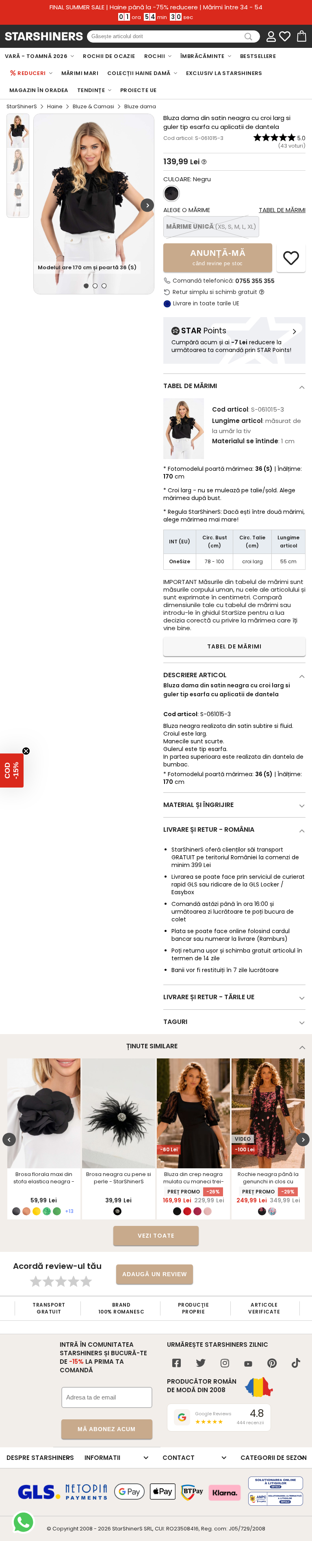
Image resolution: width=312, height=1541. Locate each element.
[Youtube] (248, 1364)
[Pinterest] (272, 1364)
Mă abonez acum (107, 1429)
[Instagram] (225, 1364)
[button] (12, 770)
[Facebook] (176, 1364)
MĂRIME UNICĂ (211, 226)
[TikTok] (296, 1364)
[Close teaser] (26, 751)
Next (147, 205)
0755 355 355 (255, 281)
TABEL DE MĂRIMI (234, 646)
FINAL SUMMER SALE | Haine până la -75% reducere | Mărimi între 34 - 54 (156, 7)
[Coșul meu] (301, 36)
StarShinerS (21, 106)
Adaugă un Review (154, 1274)
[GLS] (39, 1498)
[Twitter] (200, 1364)
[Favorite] (284, 36)
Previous (9, 1140)
